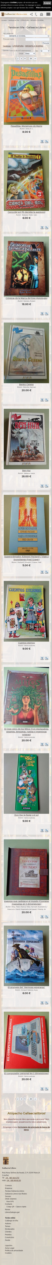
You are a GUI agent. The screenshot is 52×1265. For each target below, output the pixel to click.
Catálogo (7, 46)
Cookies (8, 1253)
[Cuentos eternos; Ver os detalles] (26, 641)
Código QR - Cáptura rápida (16, 1207)
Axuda (7, 1240)
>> (35, 58)
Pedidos (8, 1235)
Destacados (9, 1229)
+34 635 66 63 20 (13, 1180)
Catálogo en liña (13, 20)
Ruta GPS (10, 1201)
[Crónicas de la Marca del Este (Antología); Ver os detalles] (26, 296)
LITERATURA (25, 20)
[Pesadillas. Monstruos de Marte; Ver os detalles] (26, 124)
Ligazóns (8, 1245)
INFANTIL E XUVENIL (37, 20)
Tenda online (10, 1218)
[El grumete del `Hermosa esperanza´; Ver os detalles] (26, 986)
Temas (7, 1226)
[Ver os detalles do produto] (47, 143)
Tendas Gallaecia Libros (14, 1191)
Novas (7, 1209)
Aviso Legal (9, 1248)
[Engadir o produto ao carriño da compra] (42, 143)
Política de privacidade (14, 1250)
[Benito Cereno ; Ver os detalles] (26, 383)
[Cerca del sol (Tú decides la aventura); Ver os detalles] (26, 210)
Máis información (43, 7)
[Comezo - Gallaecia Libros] (2, 14)
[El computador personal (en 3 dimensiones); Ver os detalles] (26, 1072)
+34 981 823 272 (12, 1178)
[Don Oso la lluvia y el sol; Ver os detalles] (26, 813)
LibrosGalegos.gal (12, 1212)
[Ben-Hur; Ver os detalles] (26, 469)
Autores (8, 1223)
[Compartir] (31, 15)
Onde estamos (10, 1199)
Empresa (8, 1188)
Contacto (8, 1204)
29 (31, 58)
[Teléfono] (36, 15)
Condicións (9, 1237)
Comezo (4, 20)
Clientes (8, 1232)
